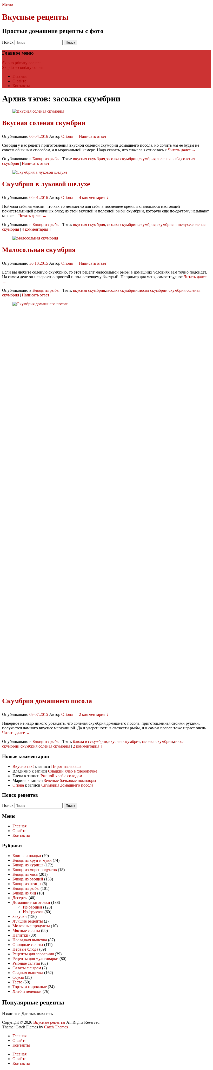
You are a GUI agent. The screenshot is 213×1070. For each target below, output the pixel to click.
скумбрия (147, 159)
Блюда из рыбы (45, 159)
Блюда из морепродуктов (34, 869)
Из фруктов (33, 912)
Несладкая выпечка (29, 940)
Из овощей (32, 907)
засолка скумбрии (122, 159)
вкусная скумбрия (89, 159)
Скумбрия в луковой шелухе (46, 184)
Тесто (17, 982)
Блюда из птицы (26, 883)
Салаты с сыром (26, 968)
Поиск (8, 42)
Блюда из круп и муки (32, 860)
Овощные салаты (27, 944)
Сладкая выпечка (27, 972)
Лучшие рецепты (27, 921)
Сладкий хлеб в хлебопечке (72, 771)
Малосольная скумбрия (39, 250)
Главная (19, 76)
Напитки (20, 935)
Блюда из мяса (25, 874)
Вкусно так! (23, 766)
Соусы (18, 977)
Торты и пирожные (29, 986)
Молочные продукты (31, 926)
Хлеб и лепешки (27, 991)
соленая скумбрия (54, 746)
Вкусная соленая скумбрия (43, 123)
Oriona (67, 136)
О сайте (19, 81)
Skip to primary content (21, 63)
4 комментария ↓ (93, 197)
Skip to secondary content (23, 67)
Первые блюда (25, 949)
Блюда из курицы (27, 865)
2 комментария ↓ (93, 714)
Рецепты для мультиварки (35, 958)
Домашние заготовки (31, 902)
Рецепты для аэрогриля (33, 954)
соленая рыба (168, 159)
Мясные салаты (26, 930)
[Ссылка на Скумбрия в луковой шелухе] (39, 172)
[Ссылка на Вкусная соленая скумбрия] (38, 111)
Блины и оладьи (26, 855)
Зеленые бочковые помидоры (70, 780)
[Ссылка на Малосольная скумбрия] (35, 238)
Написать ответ (92, 136)
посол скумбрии (153, 290)
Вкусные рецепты (35, 17)
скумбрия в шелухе (174, 224)
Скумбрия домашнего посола (47, 701)
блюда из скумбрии (90, 741)
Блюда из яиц (24, 893)
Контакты (21, 85)
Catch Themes (56, 1027)
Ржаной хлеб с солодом (61, 776)
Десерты (20, 898)
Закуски (19, 916)
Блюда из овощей (27, 879)
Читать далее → (182, 150)
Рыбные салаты (26, 963)
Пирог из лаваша (66, 766)
